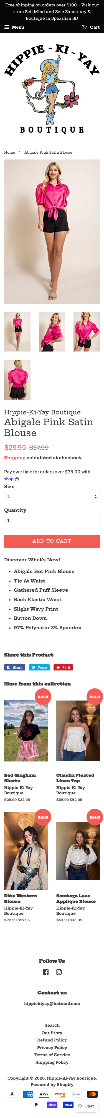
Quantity (15, 510)
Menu (17, 27)
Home (9, 152)
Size (9, 486)
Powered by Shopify (52, 1084)
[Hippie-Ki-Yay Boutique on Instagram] (59, 973)
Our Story (52, 1033)
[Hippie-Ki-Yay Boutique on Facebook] (45, 973)
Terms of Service (52, 1055)
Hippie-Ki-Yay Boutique (71, 1078)
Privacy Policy (52, 1047)
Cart (94, 27)
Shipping (15, 457)
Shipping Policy (52, 1062)
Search (52, 1025)
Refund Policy (52, 1040)
